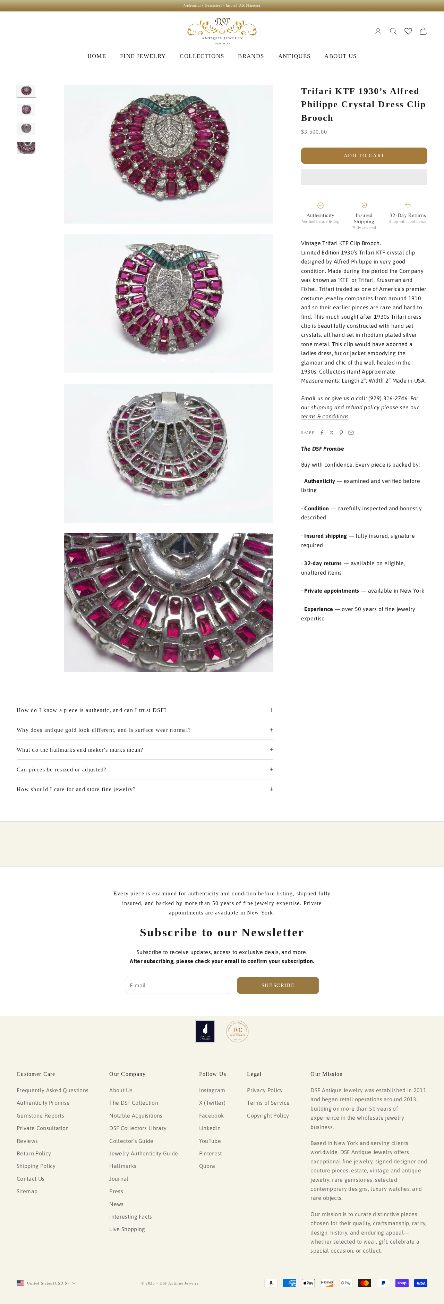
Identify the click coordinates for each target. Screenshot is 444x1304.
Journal (118, 1179)
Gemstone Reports (40, 1115)
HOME (96, 56)
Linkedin (210, 1128)
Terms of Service (268, 1103)
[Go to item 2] (26, 110)
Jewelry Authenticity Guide (143, 1153)
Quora (207, 1166)
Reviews (27, 1141)
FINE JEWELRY (143, 56)
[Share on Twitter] (331, 432)
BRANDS (251, 56)
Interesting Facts (130, 1216)
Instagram (212, 1090)
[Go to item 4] (26, 147)
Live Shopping (127, 1229)
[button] (364, 177)
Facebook (211, 1115)
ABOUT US (340, 56)
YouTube (210, 1141)
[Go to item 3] (26, 128)
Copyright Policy (268, 1115)
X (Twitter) (212, 1103)
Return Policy (34, 1153)
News (116, 1204)
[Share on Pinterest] (341, 432)
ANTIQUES (294, 56)
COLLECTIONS (202, 56)
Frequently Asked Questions (52, 1090)
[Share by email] (351, 432)
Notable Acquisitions (135, 1115)
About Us (121, 1090)
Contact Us (30, 1179)
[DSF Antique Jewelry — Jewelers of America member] (205, 1031)
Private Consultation (43, 1128)
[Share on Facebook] (322, 432)
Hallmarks (122, 1166)
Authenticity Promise (43, 1103)
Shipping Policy (36, 1166)
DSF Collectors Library (137, 1128)
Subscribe (278, 985)
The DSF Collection (133, 1103)
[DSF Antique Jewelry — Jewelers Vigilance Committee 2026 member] (237, 1031)
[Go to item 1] (26, 91)
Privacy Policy (265, 1090)
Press (116, 1191)
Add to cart (364, 155)
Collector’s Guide (131, 1141)
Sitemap (27, 1191)
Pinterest (210, 1153)
